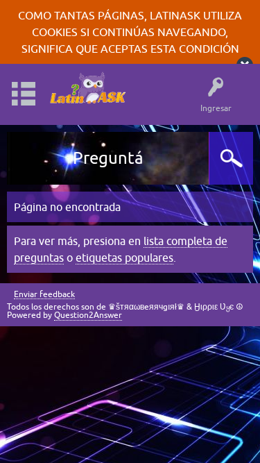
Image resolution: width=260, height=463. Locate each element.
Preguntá (108, 158)
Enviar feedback (44, 294)
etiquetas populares (124, 257)
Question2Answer (88, 315)
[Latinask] (87, 88)
